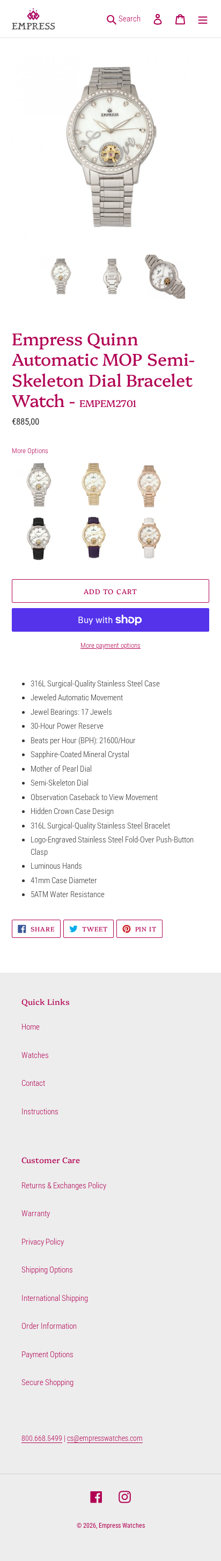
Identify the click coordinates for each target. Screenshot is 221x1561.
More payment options (110, 645)
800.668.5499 (41, 1438)
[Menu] (202, 19)
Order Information (49, 1326)
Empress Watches (122, 1525)
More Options (30, 451)
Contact (33, 1083)
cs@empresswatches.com (105, 1438)
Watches (35, 1055)
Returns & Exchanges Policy (63, 1185)
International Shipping (54, 1298)
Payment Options (47, 1354)
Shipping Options (47, 1270)
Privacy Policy (42, 1242)
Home (30, 1027)
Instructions (39, 1111)
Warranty (35, 1213)
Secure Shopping (47, 1382)
